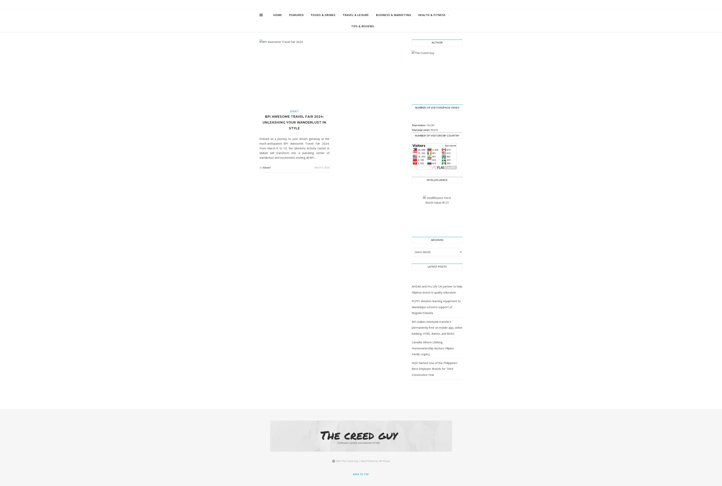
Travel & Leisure (356, 15)
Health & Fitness (431, 15)
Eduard (267, 167)
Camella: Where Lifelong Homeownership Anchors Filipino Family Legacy (433, 348)
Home (277, 15)
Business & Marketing (393, 15)
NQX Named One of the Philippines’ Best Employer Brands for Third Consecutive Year (435, 369)
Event (294, 111)
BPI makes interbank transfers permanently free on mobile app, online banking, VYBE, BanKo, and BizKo (437, 327)
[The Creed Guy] (361, 436)
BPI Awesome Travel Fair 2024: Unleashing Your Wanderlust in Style (294, 122)
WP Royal (384, 461)
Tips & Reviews (362, 26)
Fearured (296, 15)
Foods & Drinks (323, 15)
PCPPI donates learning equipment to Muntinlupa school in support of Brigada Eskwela (436, 307)
